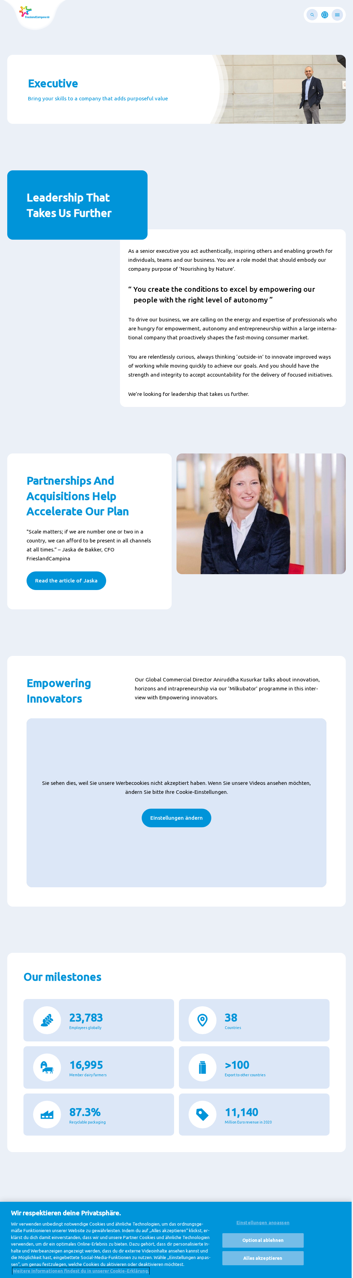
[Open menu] (337, 15)
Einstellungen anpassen (263, 1222)
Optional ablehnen (263, 1240)
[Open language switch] (325, 15)
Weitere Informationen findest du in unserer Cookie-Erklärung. (81, 1270)
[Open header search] (312, 14)
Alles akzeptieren (262, 1258)
